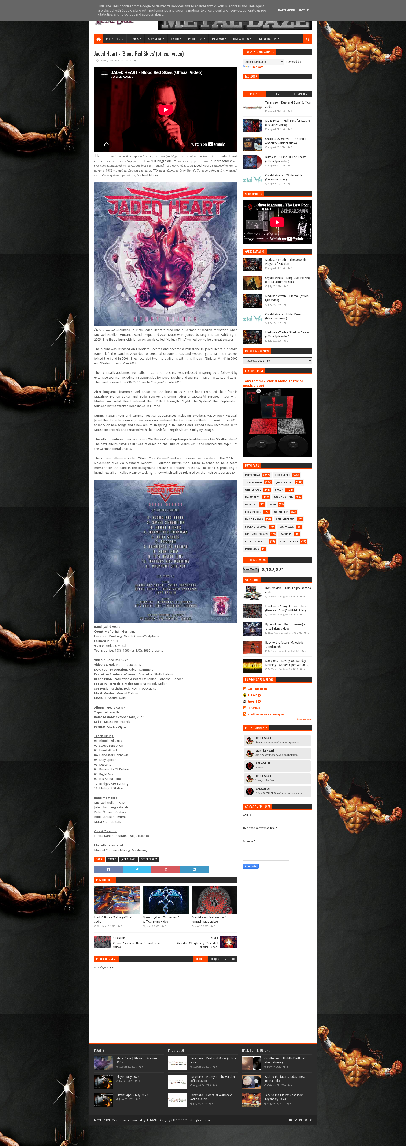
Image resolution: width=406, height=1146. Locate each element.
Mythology (195, 39)
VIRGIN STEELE (289, 541)
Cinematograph (242, 39)
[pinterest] (306, 1120)
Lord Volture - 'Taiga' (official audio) (113, 919)
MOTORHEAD (252, 475)
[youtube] (301, 1120)
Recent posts (114, 39)
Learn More (286, 10)
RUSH (272, 504)
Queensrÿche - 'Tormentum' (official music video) (161, 919)
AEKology (254, 695)
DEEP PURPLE (282, 475)
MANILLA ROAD (254, 519)
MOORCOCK (252, 549)
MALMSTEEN (252, 497)
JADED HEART (129, 859)
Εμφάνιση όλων (304, 719)
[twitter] (296, 1120)
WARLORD (250, 504)
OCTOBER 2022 (149, 859)
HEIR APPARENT (285, 519)
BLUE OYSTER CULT (256, 541)
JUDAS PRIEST (284, 482)
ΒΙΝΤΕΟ (112, 859)
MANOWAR (218, 39)
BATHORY (286, 534)
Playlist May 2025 (127, 1076)
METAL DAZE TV (268, 39)
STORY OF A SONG (256, 526)
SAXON (279, 489)
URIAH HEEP (281, 512)
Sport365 (254, 701)
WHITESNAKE (253, 489)
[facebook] (291, 1120)
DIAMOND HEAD (283, 497)
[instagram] (310, 1120)
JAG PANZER (287, 526)
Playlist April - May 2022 (132, 1095)
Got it (304, 10)
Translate (257, 67)
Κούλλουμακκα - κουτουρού (265, 714)
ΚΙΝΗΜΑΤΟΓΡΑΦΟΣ (256, 534)
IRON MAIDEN (253, 482)
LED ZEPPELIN (253, 512)
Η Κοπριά (253, 707)
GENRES (134, 39)
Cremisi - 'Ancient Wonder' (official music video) (209, 919)
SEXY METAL (155, 39)
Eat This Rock (257, 688)
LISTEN (175, 39)
